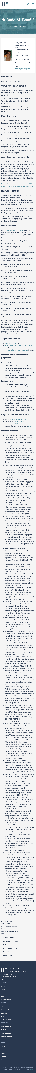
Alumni (3, 986)
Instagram (3, 1050)
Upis (2, 1006)
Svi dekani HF (4, 928)
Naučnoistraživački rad (7, 1019)
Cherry (30, 426)
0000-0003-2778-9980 (18, 419)
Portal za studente (6, 1033)
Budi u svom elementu (7, 1009)
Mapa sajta (4, 1039)
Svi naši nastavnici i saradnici (9, 926)
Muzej (2, 996)
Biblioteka (3, 993)
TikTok (3, 1053)
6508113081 (15, 424)
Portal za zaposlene (6, 1026)
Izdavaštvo (4, 1013)
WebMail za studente (6, 1036)
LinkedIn (3, 1056)
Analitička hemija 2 (11, 343)
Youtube (3, 1059)
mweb (31, 1069)
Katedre (3, 1016)
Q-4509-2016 (19, 421)
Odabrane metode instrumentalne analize (18, 345)
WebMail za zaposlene (7, 1030)
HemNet (3, 989)
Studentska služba (6, 999)
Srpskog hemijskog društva (14, 230)
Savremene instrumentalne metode (16, 350)
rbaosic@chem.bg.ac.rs (23, 69)
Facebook (3, 1046)
